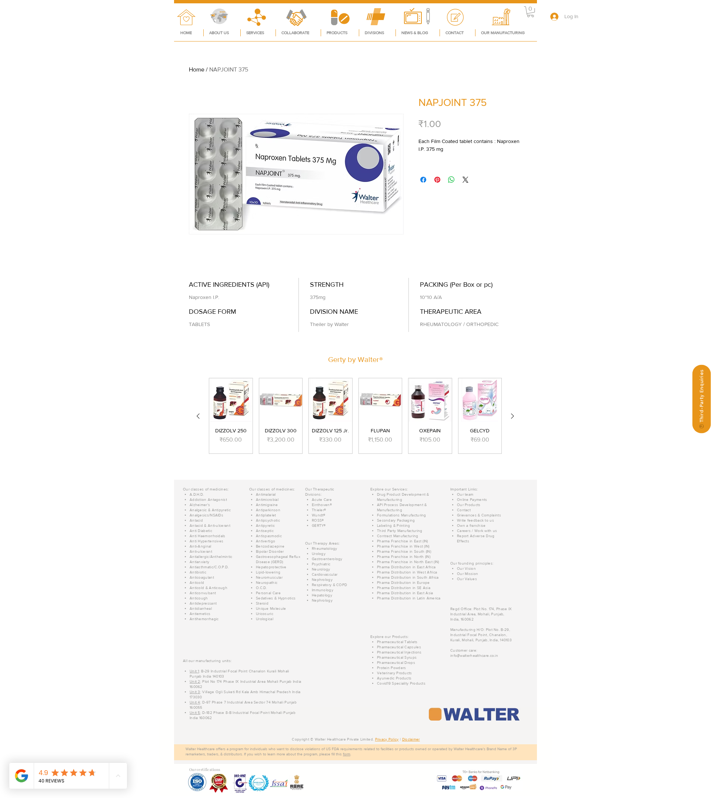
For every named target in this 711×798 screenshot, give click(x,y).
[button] (530, 11)
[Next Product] (512, 416)
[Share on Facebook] (423, 179)
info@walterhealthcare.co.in (474, 656)
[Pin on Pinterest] (437, 179)
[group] (355, 416)
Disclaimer (411, 739)
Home (196, 69)
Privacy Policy (387, 739)
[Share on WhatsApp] (451, 179)
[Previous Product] (198, 416)
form (346, 754)
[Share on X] (465, 179)
